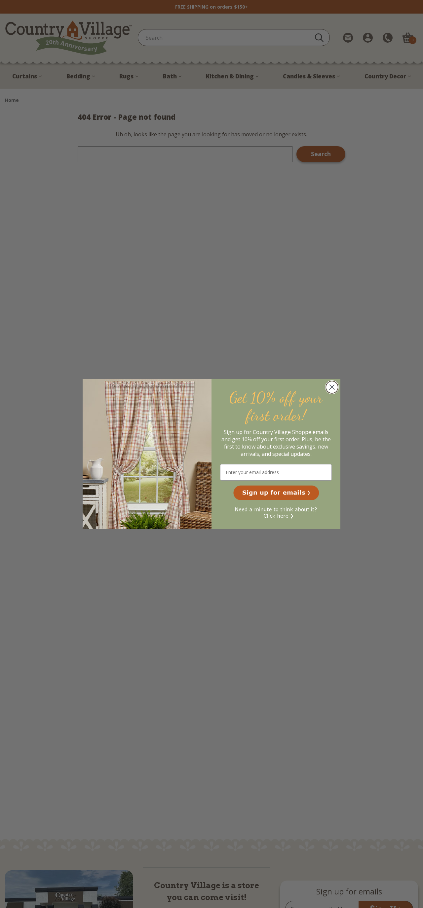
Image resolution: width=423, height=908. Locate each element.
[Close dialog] (332, 387)
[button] (276, 492)
